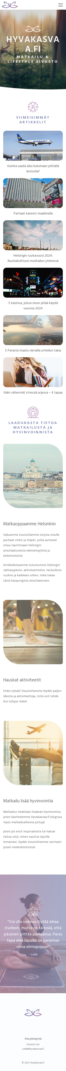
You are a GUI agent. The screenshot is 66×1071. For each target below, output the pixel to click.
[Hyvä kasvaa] (10, 5)
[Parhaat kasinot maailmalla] (33, 205)
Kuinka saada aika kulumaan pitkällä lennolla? (33, 168)
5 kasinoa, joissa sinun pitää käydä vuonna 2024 (33, 305)
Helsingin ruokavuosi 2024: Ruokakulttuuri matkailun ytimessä (33, 258)
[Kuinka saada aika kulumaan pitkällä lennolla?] (33, 158)
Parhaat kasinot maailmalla (33, 213)
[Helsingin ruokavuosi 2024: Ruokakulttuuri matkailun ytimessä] (33, 248)
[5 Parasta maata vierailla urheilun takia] (33, 342)
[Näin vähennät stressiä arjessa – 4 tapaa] (33, 385)
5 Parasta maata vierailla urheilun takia (33, 350)
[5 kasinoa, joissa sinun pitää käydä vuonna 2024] (33, 295)
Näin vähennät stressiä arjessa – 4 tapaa (33, 393)
